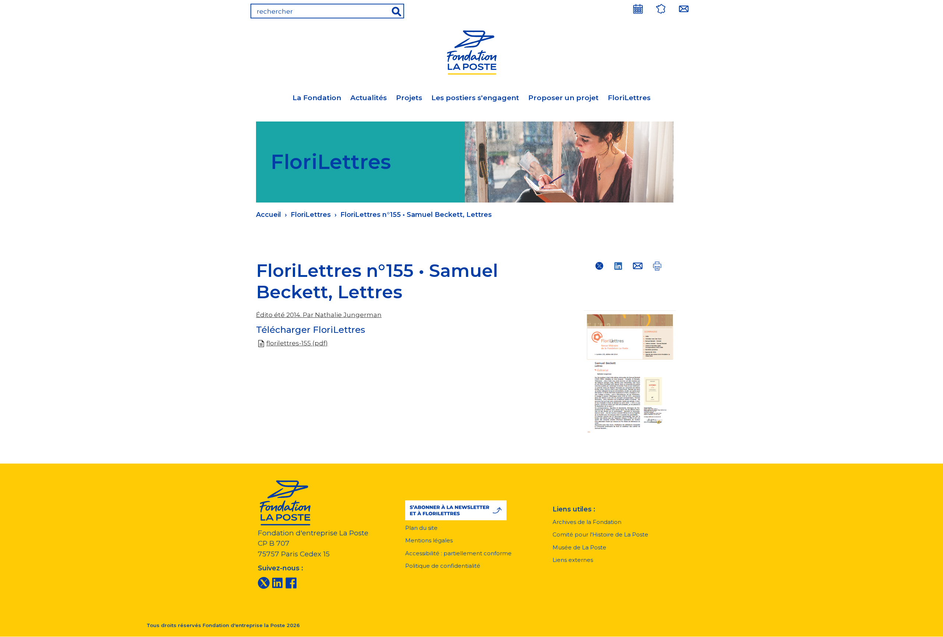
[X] (264, 582)
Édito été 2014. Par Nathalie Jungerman (319, 314)
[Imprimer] (657, 266)
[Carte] (661, 9)
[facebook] (291, 582)
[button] (455, 510)
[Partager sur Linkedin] (618, 266)
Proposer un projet (563, 98)
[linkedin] (277, 582)
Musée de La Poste (579, 547)
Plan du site (421, 527)
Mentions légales (429, 540)
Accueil (268, 215)
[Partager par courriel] (637, 266)
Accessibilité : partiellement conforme (458, 553)
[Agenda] (638, 9)
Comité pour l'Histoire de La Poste (600, 534)
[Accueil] (471, 51)
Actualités (368, 98)
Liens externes (573, 559)
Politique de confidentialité (442, 565)
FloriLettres (629, 98)
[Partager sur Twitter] (599, 266)
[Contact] (684, 9)
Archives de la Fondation (587, 521)
